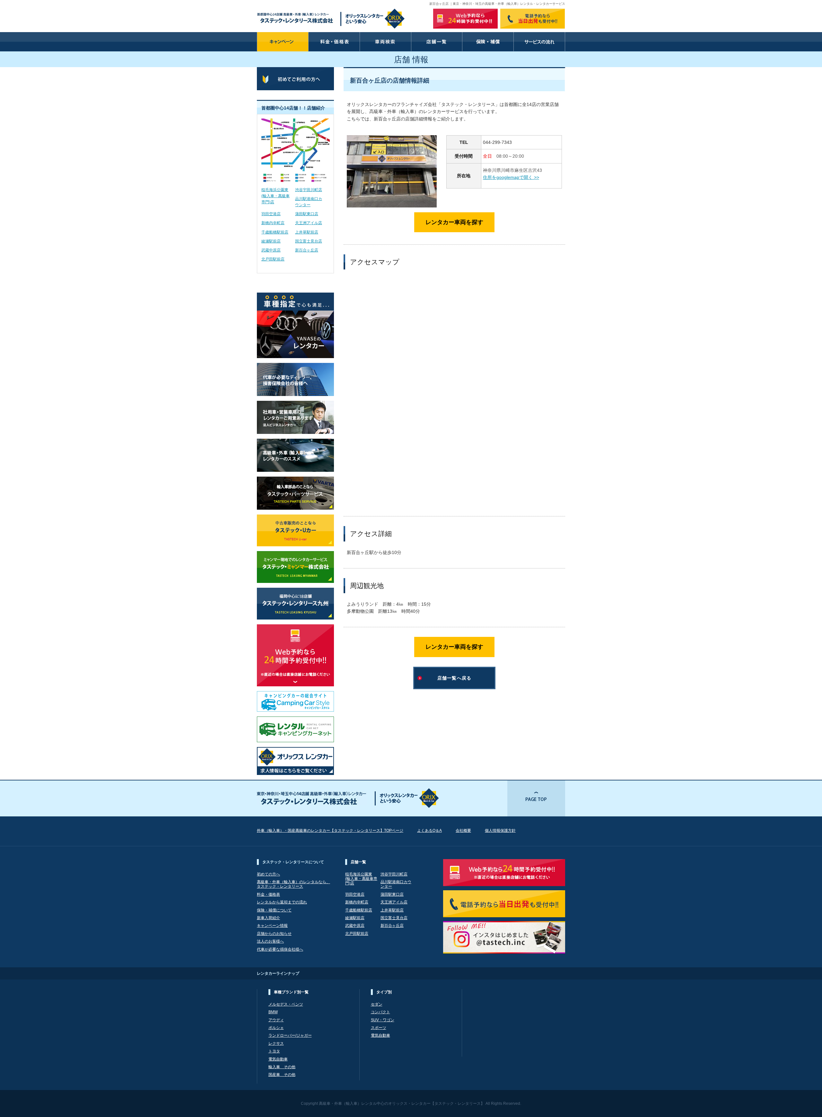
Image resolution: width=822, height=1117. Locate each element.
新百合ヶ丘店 (306, 250)
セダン (376, 1004)
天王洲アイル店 (308, 223)
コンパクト (380, 1012)
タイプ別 (384, 992)
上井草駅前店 (306, 232)
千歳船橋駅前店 (274, 232)
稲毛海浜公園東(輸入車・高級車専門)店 (275, 196)
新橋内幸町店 (272, 223)
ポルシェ (276, 1027)
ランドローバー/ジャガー (290, 1035)
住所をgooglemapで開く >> (511, 177)
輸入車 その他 (281, 1067)
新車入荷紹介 (268, 918)
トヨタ (274, 1051)
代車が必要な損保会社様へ (280, 949)
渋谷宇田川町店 (308, 190)
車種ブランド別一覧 (291, 992)
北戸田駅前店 (272, 259)
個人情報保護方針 (500, 830)
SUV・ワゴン (382, 1020)
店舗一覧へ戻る (454, 678)
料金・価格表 (268, 894)
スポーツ (378, 1027)
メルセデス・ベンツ (285, 1004)
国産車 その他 (281, 1074)
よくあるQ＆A (429, 830)
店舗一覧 (358, 862)
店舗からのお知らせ (274, 933)
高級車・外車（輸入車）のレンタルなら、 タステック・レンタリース (293, 884)
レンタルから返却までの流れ (282, 902)
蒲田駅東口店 (306, 214)
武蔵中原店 (271, 250)
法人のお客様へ (270, 941)
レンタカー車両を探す (454, 222)
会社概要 (463, 830)
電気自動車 (278, 1059)
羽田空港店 (271, 214)
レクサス (276, 1043)
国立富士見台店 (308, 241)
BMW (273, 1012)
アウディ (276, 1020)
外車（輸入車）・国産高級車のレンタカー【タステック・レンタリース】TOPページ (330, 830)
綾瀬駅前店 (271, 241)
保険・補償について (274, 910)
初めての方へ (268, 874)
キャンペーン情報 (272, 925)
